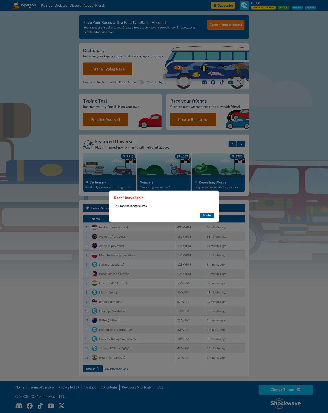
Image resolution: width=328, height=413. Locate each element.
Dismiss (207, 215)
